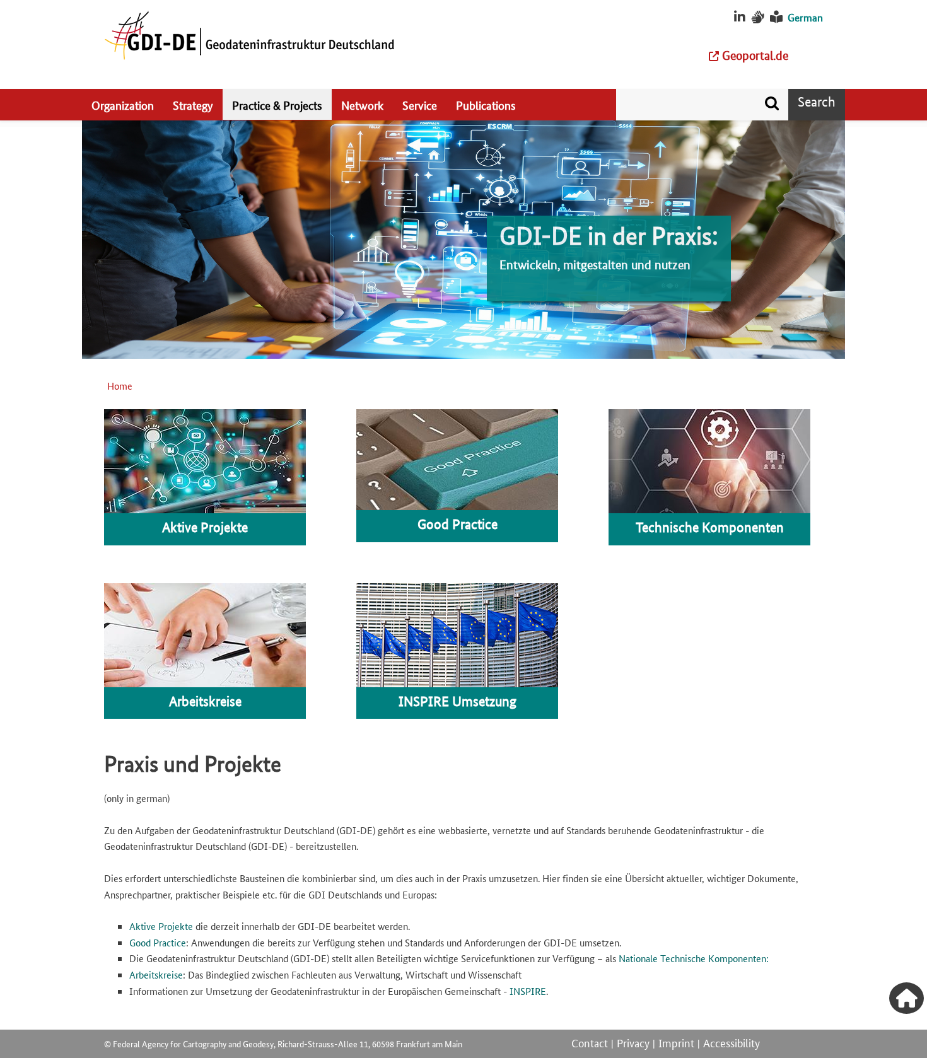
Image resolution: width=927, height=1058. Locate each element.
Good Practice (157, 942)
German (805, 17)
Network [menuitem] (362, 104)
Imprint (676, 1042)
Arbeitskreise (156, 974)
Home (119, 385)
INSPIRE (528, 990)
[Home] (249, 34)
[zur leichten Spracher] (776, 17)
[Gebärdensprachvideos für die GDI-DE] (757, 17)
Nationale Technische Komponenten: (694, 958)
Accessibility (731, 1042)
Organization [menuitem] (122, 104)
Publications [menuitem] (486, 104)
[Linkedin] (739, 17)
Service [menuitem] (419, 104)
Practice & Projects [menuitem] (277, 104)
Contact (589, 1042)
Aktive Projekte (161, 926)
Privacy (633, 1042)
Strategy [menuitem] (193, 104)
